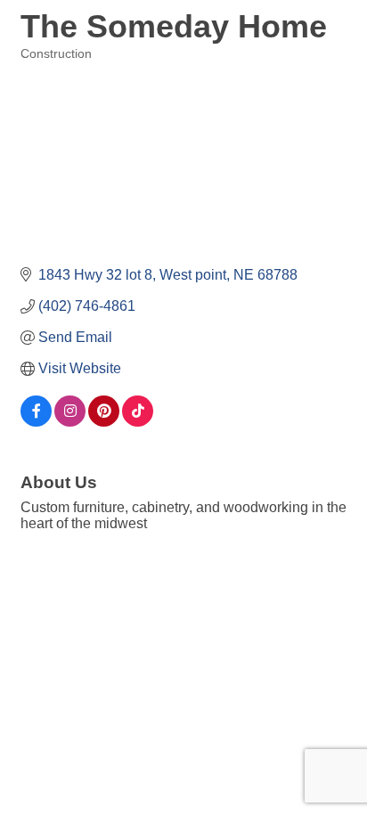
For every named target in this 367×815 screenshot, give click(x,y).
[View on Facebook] (36, 421)
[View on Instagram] (70, 421)
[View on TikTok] (137, 421)
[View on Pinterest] (103, 421)
